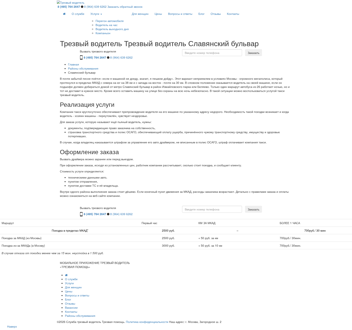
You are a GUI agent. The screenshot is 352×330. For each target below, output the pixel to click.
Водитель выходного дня (112, 29)
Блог (201, 14)
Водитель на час (107, 25)
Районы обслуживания (80, 316)
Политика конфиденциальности (147, 322)
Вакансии (71, 307)
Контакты (233, 14)
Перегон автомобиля (110, 21)
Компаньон (103, 33)
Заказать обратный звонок (124, 6)
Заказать (253, 53)
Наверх (12, 326)
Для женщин (140, 14)
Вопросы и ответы (180, 14)
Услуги (95, 14)
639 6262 (95, 6)
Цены (158, 14)
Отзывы (216, 14)
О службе (78, 14)
